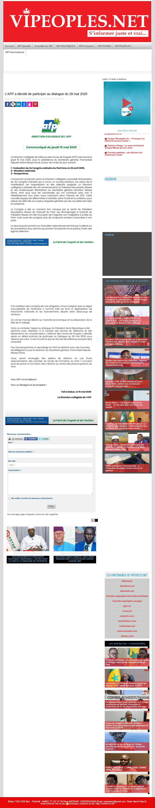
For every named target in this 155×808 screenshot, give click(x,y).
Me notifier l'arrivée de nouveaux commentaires (32, 498)
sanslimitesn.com (127, 621)
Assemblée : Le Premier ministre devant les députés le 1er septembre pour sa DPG (126, 684)
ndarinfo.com (127, 616)
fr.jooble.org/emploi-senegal (127, 601)
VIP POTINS (104, 46)
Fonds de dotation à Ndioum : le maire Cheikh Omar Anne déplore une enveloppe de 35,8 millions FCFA (127, 725)
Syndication (74, 804)
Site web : (12, 461)
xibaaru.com (127, 636)
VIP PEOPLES (123, 46)
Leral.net (127, 611)
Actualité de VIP (43, 46)
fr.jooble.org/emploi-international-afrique (127, 596)
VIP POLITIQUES (65, 46)
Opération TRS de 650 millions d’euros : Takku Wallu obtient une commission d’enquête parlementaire (124, 383)
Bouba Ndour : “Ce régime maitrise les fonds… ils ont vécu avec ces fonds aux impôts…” (124, 404)
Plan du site (60, 804)
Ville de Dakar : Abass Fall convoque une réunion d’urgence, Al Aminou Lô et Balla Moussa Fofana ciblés (125, 447)
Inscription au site (87, 804)
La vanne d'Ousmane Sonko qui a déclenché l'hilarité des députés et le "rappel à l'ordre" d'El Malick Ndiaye (126, 341)
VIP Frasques (86, 46)
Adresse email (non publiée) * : (21, 452)
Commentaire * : (15, 470)
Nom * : (11, 443)
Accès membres (47, 804)
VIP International (14, 52)
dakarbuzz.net (127, 586)
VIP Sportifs (24, 46)
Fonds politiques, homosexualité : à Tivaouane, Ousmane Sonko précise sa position (124, 468)
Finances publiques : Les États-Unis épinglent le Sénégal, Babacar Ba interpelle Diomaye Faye (127, 662)
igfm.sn (127, 606)
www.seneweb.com (127, 631)
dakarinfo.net (127, 591)
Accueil (9, 46)
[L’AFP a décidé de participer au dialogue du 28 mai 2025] (51, 116)
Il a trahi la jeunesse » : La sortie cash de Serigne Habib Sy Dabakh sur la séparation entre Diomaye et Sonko (126, 788)
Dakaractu (127, 581)
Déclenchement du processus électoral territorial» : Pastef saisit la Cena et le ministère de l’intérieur (28, 559)
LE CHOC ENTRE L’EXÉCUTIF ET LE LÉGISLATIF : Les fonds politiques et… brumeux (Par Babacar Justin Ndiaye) (124, 320)
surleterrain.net (127, 626)
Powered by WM (108, 804)
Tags (98, 804)
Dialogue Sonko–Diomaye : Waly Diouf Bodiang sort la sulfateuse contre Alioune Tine (75, 559)
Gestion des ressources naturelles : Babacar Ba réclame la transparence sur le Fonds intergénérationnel (126, 362)
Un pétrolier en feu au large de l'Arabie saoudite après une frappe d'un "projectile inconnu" (125, 746)
